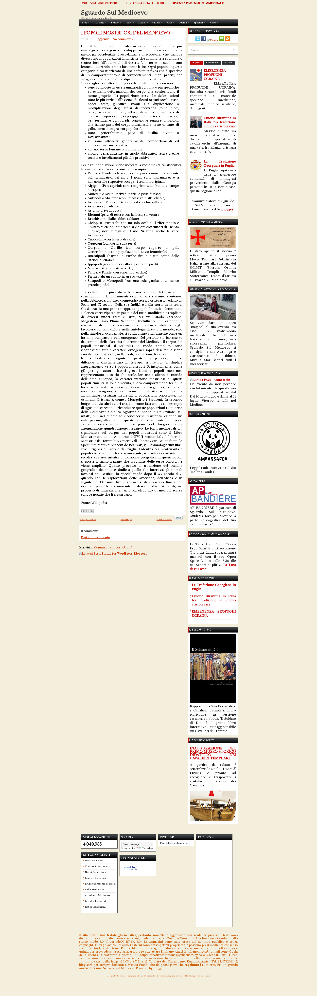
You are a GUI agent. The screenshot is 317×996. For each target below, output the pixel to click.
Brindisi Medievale (96, 901)
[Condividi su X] (88, 511)
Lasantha (151, 976)
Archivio (228, 62)
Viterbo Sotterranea (96, 866)
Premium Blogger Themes (170, 976)
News (214, 22)
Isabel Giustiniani (95, 906)
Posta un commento (95, 537)
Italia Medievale (94, 889)
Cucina (184, 22)
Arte (170, 22)
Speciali (199, 22)
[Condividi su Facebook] (92, 511)
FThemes (121, 976)
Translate (147, 848)
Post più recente (88, 519)
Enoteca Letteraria (95, 878)
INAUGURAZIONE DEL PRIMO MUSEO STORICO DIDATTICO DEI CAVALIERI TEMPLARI (213, 753)
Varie (129, 22)
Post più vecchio (164, 519)
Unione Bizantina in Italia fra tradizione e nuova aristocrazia (220, 122)
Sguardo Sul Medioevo (114, 12)
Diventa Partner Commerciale (198, 3)
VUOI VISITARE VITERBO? (101, 3)
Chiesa (157, 22)
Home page (126, 519)
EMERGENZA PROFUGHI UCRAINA (215, 75)
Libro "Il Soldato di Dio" (145, 3)
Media (143, 22)
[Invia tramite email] (82, 511)
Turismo (100, 22)
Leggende (102, 39)
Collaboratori (212, 62)
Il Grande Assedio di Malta (100, 883)
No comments (123, 39)
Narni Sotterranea (95, 872)
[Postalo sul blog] (85, 511)
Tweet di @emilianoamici (175, 843)
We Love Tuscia (94, 860)
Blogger (227, 209)
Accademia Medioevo (97, 895)
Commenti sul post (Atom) (113, 547)
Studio (116, 22)
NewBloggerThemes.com (197, 976)
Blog (85, 22)
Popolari (196, 62)
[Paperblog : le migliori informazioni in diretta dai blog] (129, 870)
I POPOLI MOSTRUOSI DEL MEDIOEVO (125, 33)
